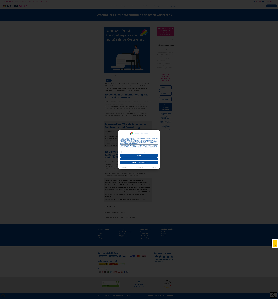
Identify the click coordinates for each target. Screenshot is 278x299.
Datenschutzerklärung (131, 142)
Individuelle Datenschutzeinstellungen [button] (139, 162)
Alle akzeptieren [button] (139, 158)
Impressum (154, 167)
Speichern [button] (139, 155)
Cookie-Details (124, 167)
